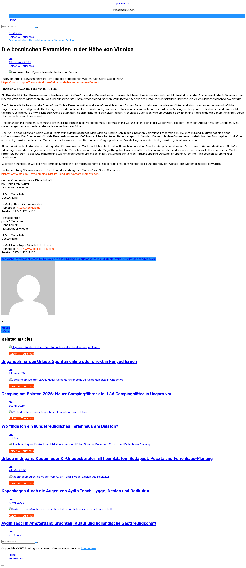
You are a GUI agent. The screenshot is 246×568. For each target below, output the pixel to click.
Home (12, 20)
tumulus (126, 259)
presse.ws (123, 3)
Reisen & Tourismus (21, 66)
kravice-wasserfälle (58, 259)
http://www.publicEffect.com (35, 248)
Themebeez (88, 548)
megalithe (91, 259)
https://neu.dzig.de (28, 207)
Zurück (5, 327)
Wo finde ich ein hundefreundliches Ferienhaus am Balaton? (59, 426)
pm (11, 58)
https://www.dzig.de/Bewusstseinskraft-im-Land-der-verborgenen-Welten (50, 82)
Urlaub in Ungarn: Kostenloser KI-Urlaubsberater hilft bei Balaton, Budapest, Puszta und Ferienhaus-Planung (107, 458)
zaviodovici (149, 259)
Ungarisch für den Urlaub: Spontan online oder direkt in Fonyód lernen (69, 361)
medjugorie (78, 259)
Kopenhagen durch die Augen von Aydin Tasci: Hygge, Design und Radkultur (75, 490)
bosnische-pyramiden (15, 259)
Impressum (16, 558)
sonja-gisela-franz (110, 259)
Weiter (5, 331)
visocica (136, 259)
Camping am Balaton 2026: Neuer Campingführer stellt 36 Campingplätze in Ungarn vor (86, 393)
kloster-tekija (37, 259)
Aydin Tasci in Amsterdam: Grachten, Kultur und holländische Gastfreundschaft (78, 523)
